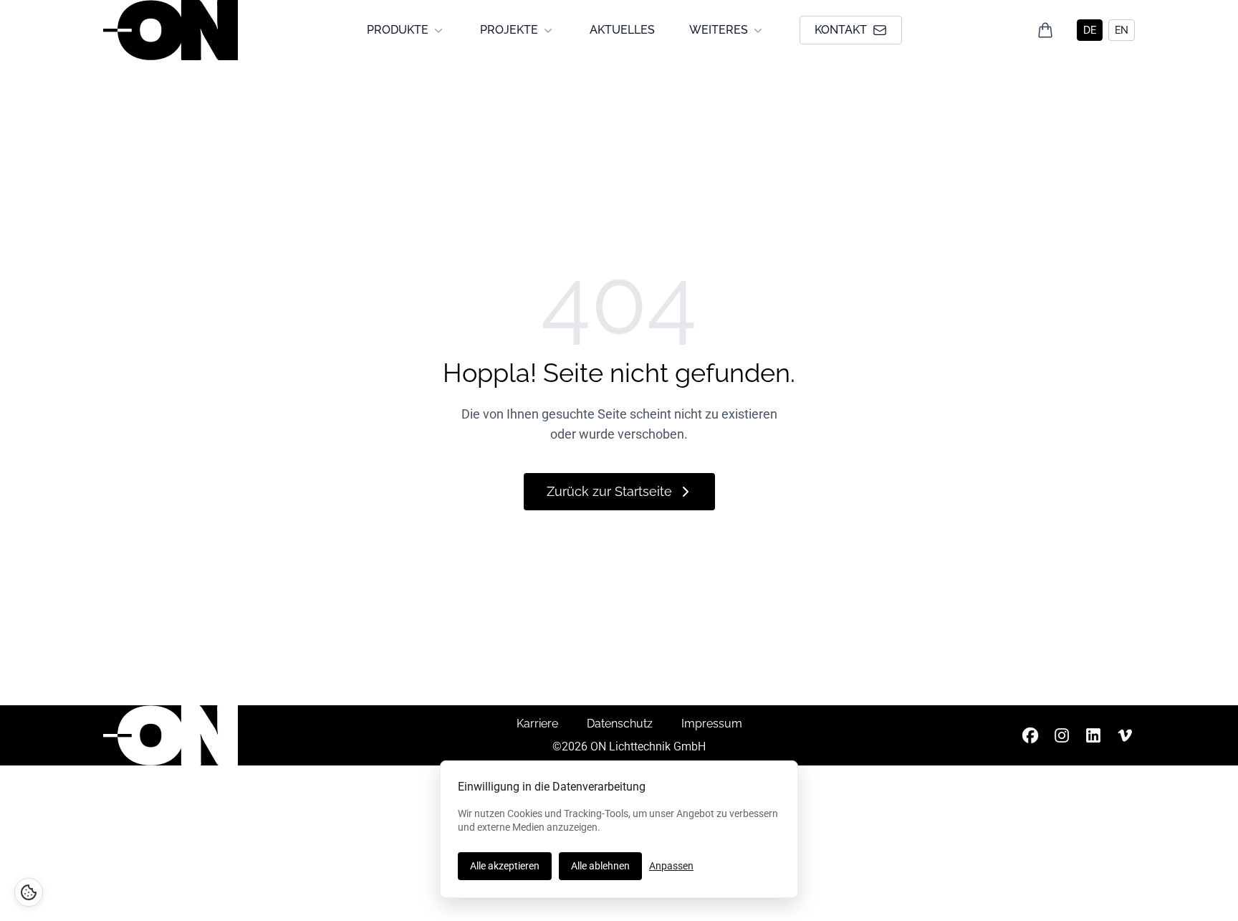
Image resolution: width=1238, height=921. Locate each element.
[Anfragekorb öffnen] (1045, 30)
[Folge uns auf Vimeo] (1125, 735)
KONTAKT (841, 30)
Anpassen (671, 866)
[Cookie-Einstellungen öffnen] (28, 892)
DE (1089, 30)
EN (1121, 30)
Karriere (537, 723)
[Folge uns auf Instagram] (1062, 735)
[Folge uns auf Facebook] (1030, 735)
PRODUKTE (397, 30)
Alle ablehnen (600, 866)
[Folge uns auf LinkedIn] (1093, 735)
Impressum (711, 723)
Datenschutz (620, 723)
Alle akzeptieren (504, 866)
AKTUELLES (622, 30)
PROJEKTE (509, 30)
